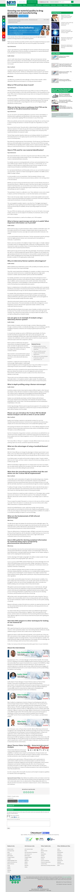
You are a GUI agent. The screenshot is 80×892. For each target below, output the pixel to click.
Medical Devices (10, 863)
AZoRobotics (59, 855)
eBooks (8, 867)
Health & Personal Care (12, 862)
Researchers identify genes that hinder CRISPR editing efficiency (66, 46)
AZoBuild (59, 862)
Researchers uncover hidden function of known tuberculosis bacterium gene (66, 16)
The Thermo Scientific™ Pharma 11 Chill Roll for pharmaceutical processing (65, 95)
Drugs (8, 865)
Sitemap (42, 855)
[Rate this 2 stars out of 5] (26, 792)
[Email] (3, 39)
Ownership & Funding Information (48, 865)
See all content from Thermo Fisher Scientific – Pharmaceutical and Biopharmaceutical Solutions (62, 115)
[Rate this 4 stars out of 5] (31, 792)
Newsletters (43, 854)
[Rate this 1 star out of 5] (24, 792)
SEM (32, 395)
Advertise (43, 857)
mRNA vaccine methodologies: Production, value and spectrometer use (41, 358)
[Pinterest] (3, 36)
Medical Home (22, 2)
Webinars (27, 860)
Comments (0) (10, 798)
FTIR (14, 114)
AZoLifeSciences (60, 863)
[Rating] (3, 20)
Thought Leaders (15, 796)
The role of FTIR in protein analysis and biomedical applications (40, 353)
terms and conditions (66, 877)
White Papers (10, 855)
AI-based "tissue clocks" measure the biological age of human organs (66, 31)
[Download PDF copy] (3, 17)
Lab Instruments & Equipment (31, 852)
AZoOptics (59, 854)
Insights (9, 858)
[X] (3, 30)
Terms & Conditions (45, 860)
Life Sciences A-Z (28, 854)
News (8, 852)
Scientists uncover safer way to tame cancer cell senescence (67, 24)
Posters (8, 868)
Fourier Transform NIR (13, 561)
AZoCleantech (60, 852)
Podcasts (9, 870)
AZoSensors (59, 857)
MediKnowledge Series (12, 860)
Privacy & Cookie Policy (45, 862)
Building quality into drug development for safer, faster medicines (40, 348)
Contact (42, 858)
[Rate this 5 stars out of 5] (33, 792)
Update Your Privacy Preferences (65, 882)
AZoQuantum (60, 860)
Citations (10, 805)
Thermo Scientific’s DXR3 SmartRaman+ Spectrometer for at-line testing (66, 101)
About (42, 849)
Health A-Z (9, 854)
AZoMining (59, 858)
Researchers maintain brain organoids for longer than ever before (67, 39)
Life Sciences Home (32, 2)
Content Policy (44, 863)
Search (42, 852)
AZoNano (59, 850)
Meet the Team (44, 850)
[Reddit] (3, 33)
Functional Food (10, 850)
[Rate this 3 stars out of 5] (28, 792)
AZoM (58, 849)
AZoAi (58, 865)
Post (9, 828)
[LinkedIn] (3, 23)
